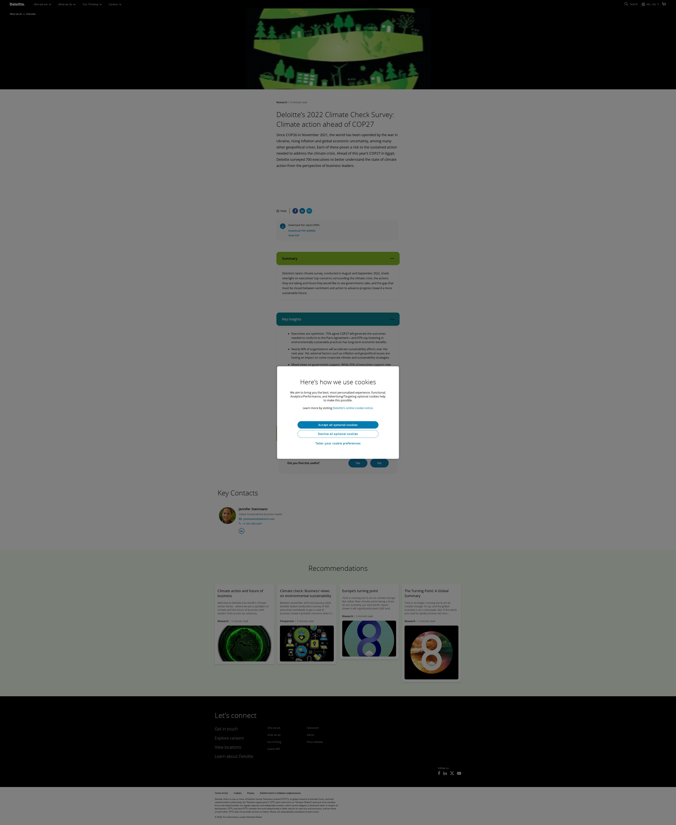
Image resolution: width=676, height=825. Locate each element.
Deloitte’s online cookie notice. (353, 408)
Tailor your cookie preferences (338, 443)
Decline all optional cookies (338, 434)
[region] (338, 412)
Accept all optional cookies (338, 425)
